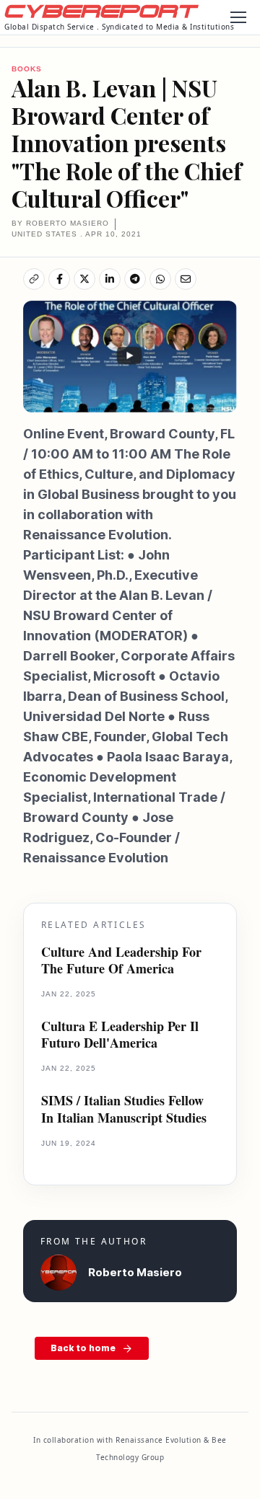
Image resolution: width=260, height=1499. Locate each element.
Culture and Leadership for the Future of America (121, 961)
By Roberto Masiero (60, 223)
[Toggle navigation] (237, 17)
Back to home (83, 1348)
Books (27, 69)
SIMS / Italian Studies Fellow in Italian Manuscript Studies (124, 1109)
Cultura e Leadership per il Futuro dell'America (120, 1035)
